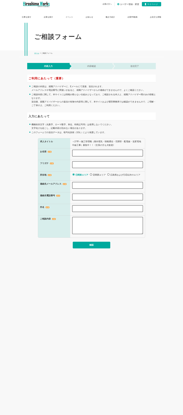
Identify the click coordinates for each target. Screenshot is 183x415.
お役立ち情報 (155, 17)
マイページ (152, 4)
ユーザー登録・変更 (129, 4)
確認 (91, 245)
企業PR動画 (132, 17)
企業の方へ (107, 4)
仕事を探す (26, 17)
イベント (69, 17)
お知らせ (89, 17)
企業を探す (48, 17)
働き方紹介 (110, 17)
